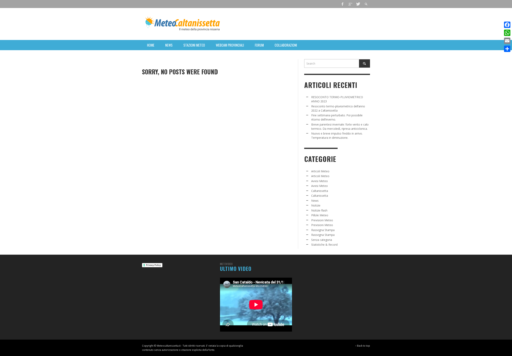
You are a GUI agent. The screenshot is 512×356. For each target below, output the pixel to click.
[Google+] (350, 4)
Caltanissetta (319, 191)
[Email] (507, 41)
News (315, 200)
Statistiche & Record (324, 244)
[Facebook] (342, 4)
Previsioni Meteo (322, 220)
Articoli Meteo (320, 171)
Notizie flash (319, 210)
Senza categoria (321, 240)
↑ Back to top (362, 345)
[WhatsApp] (507, 33)
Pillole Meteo (319, 215)
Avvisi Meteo (319, 181)
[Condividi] (507, 49)
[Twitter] (358, 4)
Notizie (315, 205)
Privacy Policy (153, 265)
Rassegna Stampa (323, 230)
